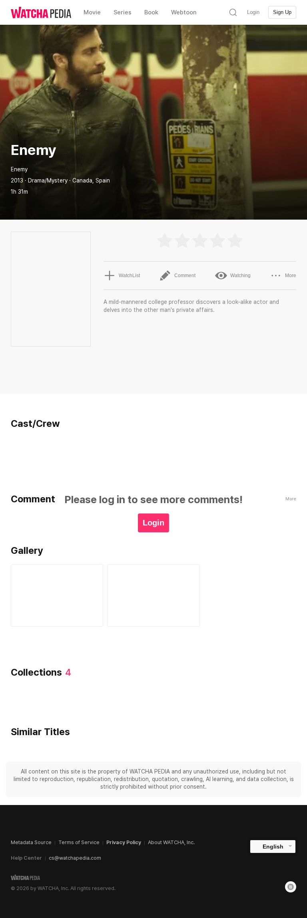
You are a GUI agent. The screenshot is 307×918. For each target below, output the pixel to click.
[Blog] (290, 886)
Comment (184, 275)
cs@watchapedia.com (75, 858)
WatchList (129, 275)
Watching (240, 275)
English (273, 846)
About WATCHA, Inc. (171, 842)
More (290, 275)
